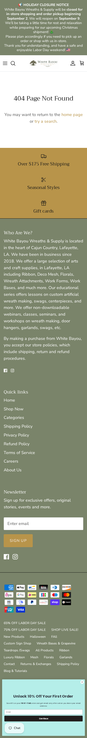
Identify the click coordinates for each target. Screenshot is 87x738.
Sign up (18, 540)
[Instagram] (12, 370)
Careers (11, 461)
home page (72, 114)
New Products (14, 636)
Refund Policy (16, 444)
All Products (44, 650)
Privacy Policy (16, 435)
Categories (14, 417)
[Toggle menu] (5, 63)
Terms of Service (19, 452)
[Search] (15, 63)
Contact (9, 664)
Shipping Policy (18, 426)
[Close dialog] (82, 682)
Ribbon (64, 650)
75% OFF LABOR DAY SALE (25, 630)
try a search (46, 121)
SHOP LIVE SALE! (64, 630)
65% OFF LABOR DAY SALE (25, 623)
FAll (54, 636)
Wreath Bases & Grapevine (56, 643)
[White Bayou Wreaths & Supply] (44, 63)
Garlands (65, 657)
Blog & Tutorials (15, 671)
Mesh (34, 657)
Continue (43, 718)
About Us (13, 470)
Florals (49, 657)
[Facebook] (5, 370)
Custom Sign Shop (17, 643)
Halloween (38, 636)
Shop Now (13, 409)
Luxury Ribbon (14, 657)
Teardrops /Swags (17, 650)
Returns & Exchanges (35, 664)
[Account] (72, 63)
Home (9, 400)
